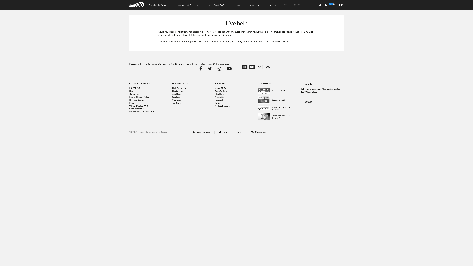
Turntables (176, 103)
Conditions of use (136, 109)
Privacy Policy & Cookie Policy (142, 111)
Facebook (219, 100)
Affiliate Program (222, 106)
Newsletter (220, 97)
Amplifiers (176, 94)
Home (237, 5)
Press (131, 103)
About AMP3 (220, 88)
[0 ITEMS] (333, 4)
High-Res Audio (179, 88)
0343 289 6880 (203, 132)
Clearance (274, 5)
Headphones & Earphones (188, 5)
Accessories (255, 5)
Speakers (176, 97)
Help (131, 91)
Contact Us (134, 94)
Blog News (219, 94)
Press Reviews (221, 91)
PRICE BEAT (134, 88)
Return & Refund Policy (139, 97)
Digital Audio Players (158, 5)
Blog (225, 132)
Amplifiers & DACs (217, 5)
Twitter (218, 103)
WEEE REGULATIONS (138, 106)
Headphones (177, 91)
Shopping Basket (136, 100)
